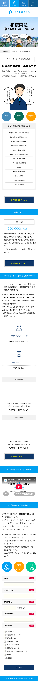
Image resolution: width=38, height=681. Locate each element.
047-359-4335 (20, 447)
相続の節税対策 (7, 116)
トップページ (5, 51)
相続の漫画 (4, 5)
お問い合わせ (31, 249)
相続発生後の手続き (31, 116)
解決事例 (14, 5)
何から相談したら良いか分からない (17, 651)
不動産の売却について (13, 635)
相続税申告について (12, 648)
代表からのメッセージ (19, 327)
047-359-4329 (20, 409)
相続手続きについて (12, 644)
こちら (29, 553)
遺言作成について (12, 638)
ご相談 (5, 316)
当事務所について (19, 354)
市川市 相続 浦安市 (19, 12)
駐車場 (28, 403)
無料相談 (23, 5)
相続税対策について (12, 641)
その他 (8, 654)
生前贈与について (12, 631)
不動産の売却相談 (19, 116)
